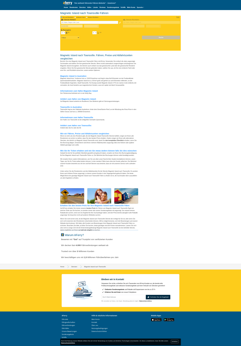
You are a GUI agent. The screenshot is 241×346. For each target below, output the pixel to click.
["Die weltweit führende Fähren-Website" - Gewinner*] (67, 3)
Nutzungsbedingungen (100, 328)
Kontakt (94, 322)
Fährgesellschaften (68, 322)
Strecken (82, 7)
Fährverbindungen (68, 325)
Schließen (175, 341)
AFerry (64, 315)
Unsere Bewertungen (69, 331)
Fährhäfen (65, 328)
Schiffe (123, 7)
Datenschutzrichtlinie (145, 301)
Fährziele (65, 319)
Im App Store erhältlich (156, 319)
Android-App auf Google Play (169, 319)
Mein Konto (131, 7)
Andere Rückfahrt (93, 17)
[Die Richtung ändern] (120, 23)
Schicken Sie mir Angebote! (159, 297)
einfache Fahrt (80, 17)
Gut (75, 239)
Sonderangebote (113, 7)
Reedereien (74, 7)
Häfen (89, 7)
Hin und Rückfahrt (68, 17)
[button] (140, 7)
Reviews (103, 7)
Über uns (95, 325)
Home (66, 7)
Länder (95, 7)
